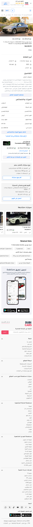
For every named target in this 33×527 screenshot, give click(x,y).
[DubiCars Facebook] (26, 507)
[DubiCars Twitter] (9, 507)
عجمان (30, 386)
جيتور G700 (29, 482)
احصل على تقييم (16, 198)
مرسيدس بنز (28, 408)
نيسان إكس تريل (27, 492)
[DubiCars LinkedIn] (30, 507)
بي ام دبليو (29, 415)
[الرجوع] (30, 10)
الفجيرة (30, 391)
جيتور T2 (29, 473)
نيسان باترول (28, 442)
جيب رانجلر (29, 460)
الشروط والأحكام (27, 346)
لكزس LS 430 (28, 465)
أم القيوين (29, 398)
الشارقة (29, 396)
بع (12, 10)
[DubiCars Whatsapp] (5, 507)
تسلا (29, 248)
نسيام (30, 411)
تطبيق (7, 10)
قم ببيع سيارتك (16, 177)
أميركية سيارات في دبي (24, 263)
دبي (31, 389)
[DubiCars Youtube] (18, 507)
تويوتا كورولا (28, 456)
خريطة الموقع (27, 360)
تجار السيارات (28, 356)
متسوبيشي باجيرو (27, 463)
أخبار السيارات (28, 368)
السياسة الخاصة (27, 349)
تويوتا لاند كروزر (27, 440)
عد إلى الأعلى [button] (6, 322)
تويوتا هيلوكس (27, 458)
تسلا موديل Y (19, 248)
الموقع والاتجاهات (23, 151)
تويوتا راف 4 (28, 451)
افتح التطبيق (5, 4)
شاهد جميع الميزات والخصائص (16, 132)
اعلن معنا (29, 353)
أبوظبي (30, 382)
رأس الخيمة (28, 393)
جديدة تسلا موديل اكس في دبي (22, 256)
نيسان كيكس (28, 480)
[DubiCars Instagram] (22, 507)
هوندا (30, 429)
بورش (30, 432)
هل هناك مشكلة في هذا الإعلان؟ (15, 136)
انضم (4, 332)
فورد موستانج (28, 454)
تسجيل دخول (28, 351)
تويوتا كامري (28, 447)
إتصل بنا (29, 342)
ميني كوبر (29, 496)
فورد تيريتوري (28, 499)
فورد (30, 418)
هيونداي (29, 422)
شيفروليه (29, 425)
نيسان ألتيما (28, 449)
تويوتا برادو (29, 444)
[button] (31, 3)
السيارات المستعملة (26, 364)
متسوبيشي (28, 427)
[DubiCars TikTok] (14, 507)
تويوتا (30, 406)
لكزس (30, 413)
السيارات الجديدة (27, 366)
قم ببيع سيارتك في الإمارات (24, 371)
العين (30, 384)
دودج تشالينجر (28, 489)
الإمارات (29, 380)
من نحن (29, 344)
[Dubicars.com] (28, 323)
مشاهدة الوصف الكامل (17, 95)
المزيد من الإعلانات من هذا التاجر (16, 157)
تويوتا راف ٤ (28, 494)
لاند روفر (29, 420)
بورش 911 (29, 478)
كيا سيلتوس (28, 487)
